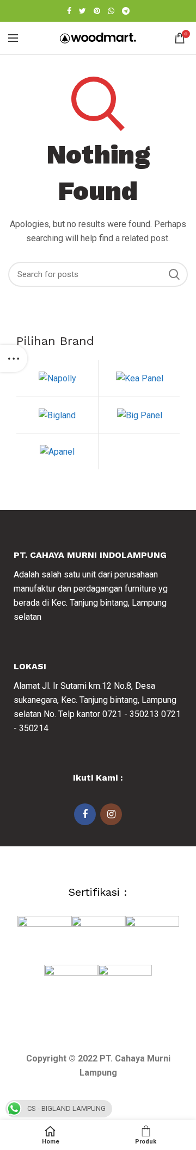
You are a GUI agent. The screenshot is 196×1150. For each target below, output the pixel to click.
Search (174, 274)
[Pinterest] (97, 11)
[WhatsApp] (111, 11)
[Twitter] (82, 11)
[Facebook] (69, 11)
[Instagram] (111, 814)
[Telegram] (125, 11)
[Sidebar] (13, 358)
